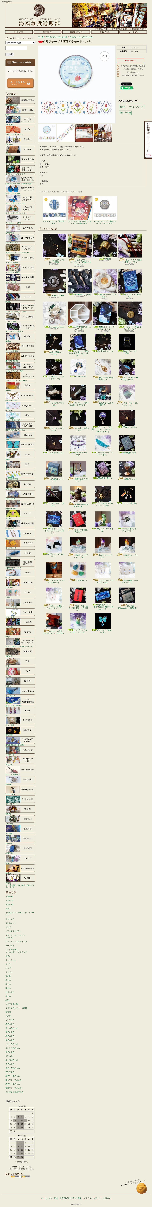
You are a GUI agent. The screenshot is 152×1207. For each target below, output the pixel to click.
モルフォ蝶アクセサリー (15, 203)
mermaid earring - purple (82, 294)
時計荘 (8, 686)
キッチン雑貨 (10, 282)
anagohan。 (9, 410)
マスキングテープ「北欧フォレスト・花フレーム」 (105, 222)
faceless (8, 873)
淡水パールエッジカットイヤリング (55, 607)
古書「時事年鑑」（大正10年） (81, 531)
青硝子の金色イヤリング (82, 480)
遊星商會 (9, 833)
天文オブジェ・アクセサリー (17, 252)
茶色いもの (9, 1052)
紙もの (8, 980)
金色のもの (9, 1064)
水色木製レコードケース (57, 480)
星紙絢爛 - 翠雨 (130, 453)
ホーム (18, 32)
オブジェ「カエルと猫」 (105, 530)
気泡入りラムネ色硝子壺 (106, 404)
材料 (7, 1000)
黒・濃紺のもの (11, 1060)
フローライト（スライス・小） (130, 404)
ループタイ (9, 946)
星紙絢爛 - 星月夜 (105, 478)
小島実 (8, 558)
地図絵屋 (9, 656)
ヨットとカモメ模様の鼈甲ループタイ (132, 261)
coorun (7, 538)
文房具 (8, 302)
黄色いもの (9, 1032)
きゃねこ (9, 518)
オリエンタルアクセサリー (16, 213)
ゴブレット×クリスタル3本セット (56, 581)
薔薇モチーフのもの (13, 1088)
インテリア (9, 1020)
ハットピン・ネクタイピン (16, 942)
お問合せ (104, 32)
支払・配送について (47, 32)
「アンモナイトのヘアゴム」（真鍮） (104, 504)
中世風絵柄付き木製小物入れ (81, 505)
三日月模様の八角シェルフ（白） (82, 328)
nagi (6, 715)
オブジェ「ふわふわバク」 (56, 555)
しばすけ (9, 597)
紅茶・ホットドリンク (14, 134)
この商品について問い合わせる (133, 66)
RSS (15, 1177)
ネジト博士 (9, 725)
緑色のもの (9, 1036)
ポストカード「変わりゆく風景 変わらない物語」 (78, 353)
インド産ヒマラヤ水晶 (57, 404)
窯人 (7, 469)
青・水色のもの (11, 1028)
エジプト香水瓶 (11, 361)
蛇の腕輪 (107, 259)
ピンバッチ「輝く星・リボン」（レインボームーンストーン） (102, 429)
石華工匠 (9, 627)
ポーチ (8, 964)
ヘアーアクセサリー (13, 931)
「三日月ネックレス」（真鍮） (57, 261)
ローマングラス (11, 243)
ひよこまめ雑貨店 (12, 774)
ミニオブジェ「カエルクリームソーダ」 (79, 631)
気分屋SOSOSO (11, 509)
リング (8, 927)
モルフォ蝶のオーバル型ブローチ (129, 379)
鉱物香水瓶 (9, 233)
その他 (8, 1016)
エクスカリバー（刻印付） (56, 504)
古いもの (9, 144)
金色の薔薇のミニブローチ (57, 353)
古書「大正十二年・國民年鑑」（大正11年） (78, 608)
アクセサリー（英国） (14, 223)
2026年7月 (9, 901)
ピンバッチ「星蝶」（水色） (105, 631)
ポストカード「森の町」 (133, 295)
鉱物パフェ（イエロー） (131, 556)
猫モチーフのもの (12, 1084)
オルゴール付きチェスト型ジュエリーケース (53, 632)
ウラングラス (10, 164)
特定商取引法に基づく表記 (133, 75)
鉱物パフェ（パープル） (106, 556)
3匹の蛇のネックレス (105, 351)
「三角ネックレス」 (130, 427)
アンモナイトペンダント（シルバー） (55, 378)
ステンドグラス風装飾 (14, 331)
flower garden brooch (56, 327)
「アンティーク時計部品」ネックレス (132, 328)
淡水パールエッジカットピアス (130, 581)
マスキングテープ (136, 107)
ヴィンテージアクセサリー (16, 174)
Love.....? (8, 863)
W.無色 (8, 883)
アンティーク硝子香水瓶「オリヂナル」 (79, 404)
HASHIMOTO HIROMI (14, 745)
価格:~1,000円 (125, 113)
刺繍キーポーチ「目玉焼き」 (107, 295)
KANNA (8, 489)
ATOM (25, 1177)
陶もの (8, 988)
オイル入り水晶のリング (82, 429)
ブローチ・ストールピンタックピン (15, 936)
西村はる (9, 765)
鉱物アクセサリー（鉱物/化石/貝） (19, 184)
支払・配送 (53, 1198)
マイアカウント (19, 38)
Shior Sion (9, 587)
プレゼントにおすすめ (14, 1092)
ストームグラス (11, 351)
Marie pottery (10, 794)
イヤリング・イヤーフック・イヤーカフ (19, 914)
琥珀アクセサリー (12, 193)
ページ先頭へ (141, 1190)
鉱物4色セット (81, 580)
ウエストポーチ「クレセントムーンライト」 (106, 328)
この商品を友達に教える (133, 69)
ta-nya (7, 637)
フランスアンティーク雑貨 (16, 1008)
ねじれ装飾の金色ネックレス (105, 379)
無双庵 (8, 814)
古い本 (8, 154)
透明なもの (9, 1072)
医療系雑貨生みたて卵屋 (15, 430)
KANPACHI (10, 499)
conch (7, 577)
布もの (8, 984)
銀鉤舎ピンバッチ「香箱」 (129, 352)
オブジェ (9, 972)
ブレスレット (10, 923)
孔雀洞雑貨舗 (10, 528)
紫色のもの (9, 1040)
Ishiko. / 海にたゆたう (13, 420)
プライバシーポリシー (92, 1198)
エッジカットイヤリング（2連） (105, 581)
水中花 (8, 390)
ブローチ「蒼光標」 (130, 503)
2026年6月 (9, 905)
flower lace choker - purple (81, 454)
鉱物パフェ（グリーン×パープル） (80, 556)
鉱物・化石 (9, 115)
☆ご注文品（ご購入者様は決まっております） (20, 886)
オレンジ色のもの (12, 1048)
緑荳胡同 (9, 853)
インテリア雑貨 (11, 262)
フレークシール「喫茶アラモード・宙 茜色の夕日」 (79, 222)
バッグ (8, 968)
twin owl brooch (80, 377)
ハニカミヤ (9, 755)
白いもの (9, 1056)
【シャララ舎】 (11, 607)
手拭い (8, 956)
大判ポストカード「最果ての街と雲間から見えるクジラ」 (102, 607)
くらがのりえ (10, 548)
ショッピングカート (133, 32)
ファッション (10, 960)
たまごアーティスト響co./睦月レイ (19, 646)
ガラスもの (9, 992)
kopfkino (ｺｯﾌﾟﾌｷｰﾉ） (13, 568)
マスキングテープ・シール (16, 312)
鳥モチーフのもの (12, 1076)
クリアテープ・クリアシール (81, 37)
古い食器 (9, 124)
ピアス (8, 909)
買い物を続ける (133, 72)
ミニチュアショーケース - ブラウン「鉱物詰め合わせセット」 (79, 262)
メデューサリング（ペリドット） (129, 530)
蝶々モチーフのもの (13, 1080)
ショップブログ (76, 32)
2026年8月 (9, 897)
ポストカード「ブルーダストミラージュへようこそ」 (53, 531)
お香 (7, 292)
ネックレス (9, 919)
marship (8, 784)
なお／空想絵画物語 (13, 705)
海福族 (8, 1012)
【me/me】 (9, 824)
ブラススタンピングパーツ (16, 380)
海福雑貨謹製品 (11, 105)
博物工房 (9, 735)
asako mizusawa (11, 400)
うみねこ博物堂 (11, 449)
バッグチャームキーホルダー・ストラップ (16, 951)
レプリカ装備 (10, 321)
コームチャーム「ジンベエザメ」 (105, 454)
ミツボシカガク (11, 804)
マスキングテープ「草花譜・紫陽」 (54, 222)
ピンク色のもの (11, 1044)
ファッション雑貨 (12, 272)
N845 (7, 459)
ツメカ (8, 676)
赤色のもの (9, 1024)
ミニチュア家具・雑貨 (14, 371)
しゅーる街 (9, 617)
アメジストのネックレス (57, 429)
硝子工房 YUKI (11, 479)
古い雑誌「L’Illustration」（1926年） (127, 607)
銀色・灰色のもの (12, 1068)
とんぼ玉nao (10, 696)
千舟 (7, 666)
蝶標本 (8, 341)
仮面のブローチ (58, 296)
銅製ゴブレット (130, 479)
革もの (8, 996)
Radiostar (8, 843)
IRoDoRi (8, 440)
